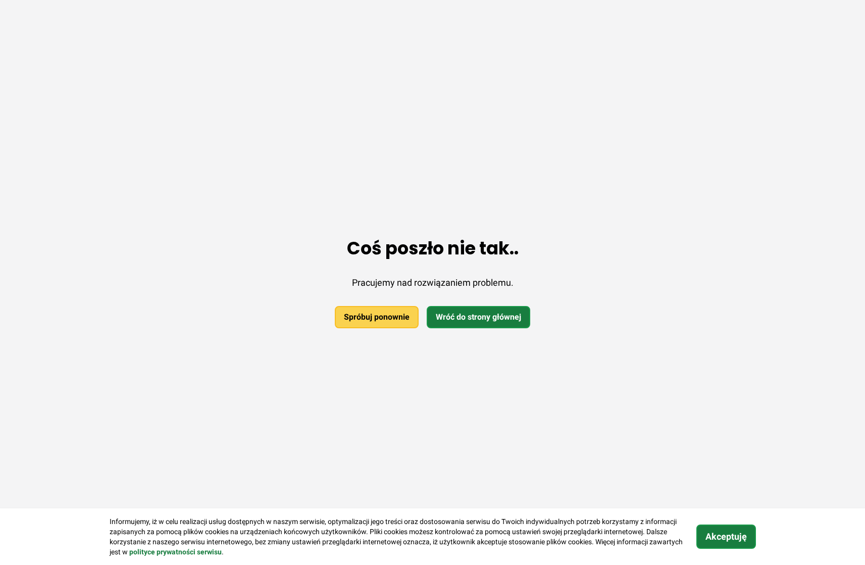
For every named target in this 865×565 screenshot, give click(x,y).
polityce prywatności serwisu (175, 552)
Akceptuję (726, 536)
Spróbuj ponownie (377, 317)
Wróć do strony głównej (478, 317)
